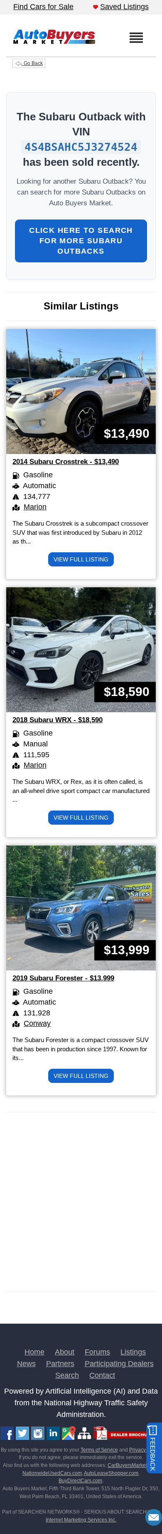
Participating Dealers (119, 1363)
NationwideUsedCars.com (52, 1473)
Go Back (32, 63)
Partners (60, 1363)
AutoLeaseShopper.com (111, 1473)
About (64, 1352)
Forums (97, 1352)
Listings (133, 1352)
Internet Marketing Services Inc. (81, 1520)
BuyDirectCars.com (80, 1481)
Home (34, 1352)
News (26, 1363)
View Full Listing (81, 559)
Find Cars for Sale (43, 6)
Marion (35, 507)
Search (67, 1375)
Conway (37, 1023)
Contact (102, 1375)
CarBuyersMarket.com (133, 1465)
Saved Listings (124, 6)
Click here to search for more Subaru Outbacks (81, 240)
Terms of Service (99, 1450)
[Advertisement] (81, 1202)
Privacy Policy (144, 1450)
